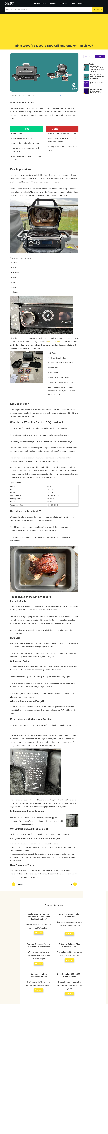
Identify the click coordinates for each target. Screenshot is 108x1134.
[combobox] (48, 9)
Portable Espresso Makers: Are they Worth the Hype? (96, 91)
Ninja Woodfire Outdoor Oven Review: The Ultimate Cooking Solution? (38, 916)
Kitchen (35, 95)
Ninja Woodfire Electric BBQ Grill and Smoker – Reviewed (97, 76)
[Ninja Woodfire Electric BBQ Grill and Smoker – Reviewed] (44, 72)
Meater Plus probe (54, 342)
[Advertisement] (54, 30)
